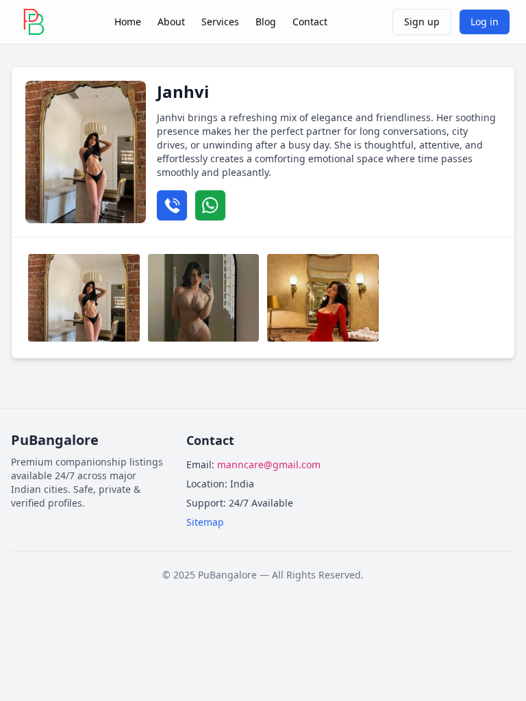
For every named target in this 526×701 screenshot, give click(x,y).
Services (220, 21)
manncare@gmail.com (269, 464)
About (171, 21)
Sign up (422, 21)
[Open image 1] (84, 298)
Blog (265, 21)
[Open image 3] (323, 298)
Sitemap (205, 521)
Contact (309, 21)
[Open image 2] (204, 298)
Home (127, 21)
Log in (485, 21)
